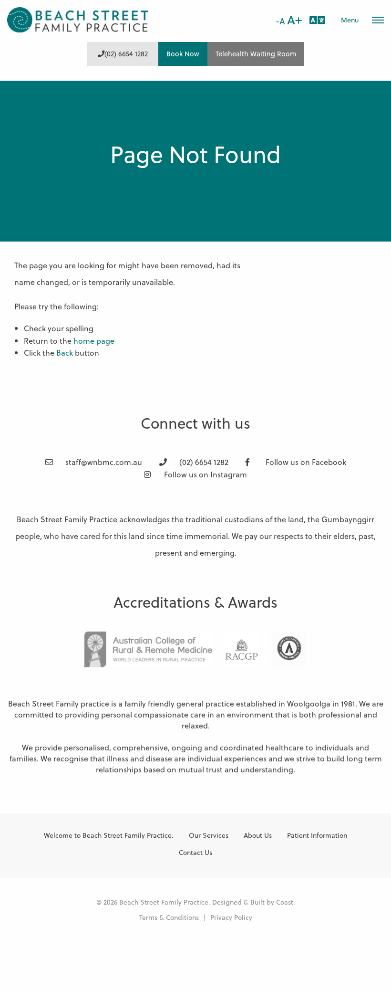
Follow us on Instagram (204, 474)
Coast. (285, 902)
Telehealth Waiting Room (256, 54)
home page (93, 340)
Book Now (182, 54)
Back (64, 352)
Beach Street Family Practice (78, 19)
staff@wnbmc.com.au (102, 461)
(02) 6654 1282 (126, 54)
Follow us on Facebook (305, 461)
